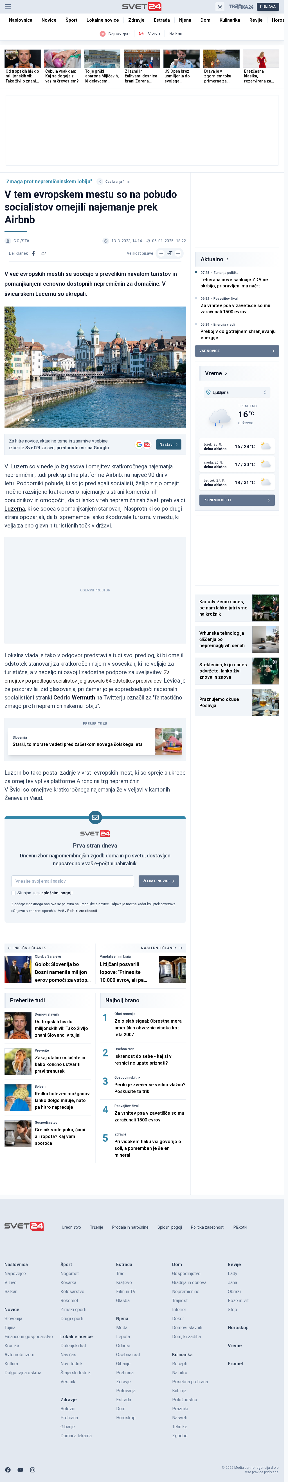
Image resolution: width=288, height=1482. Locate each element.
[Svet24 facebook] (8, 1470)
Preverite (42, 1050)
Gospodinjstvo (46, 1122)
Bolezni (40, 1086)
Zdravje (120, 1134)
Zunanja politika (225, 272)
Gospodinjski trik (127, 1077)
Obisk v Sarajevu (48, 956)
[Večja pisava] (178, 253)
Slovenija (20, 737)
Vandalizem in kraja (115, 956)
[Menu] (7, 6)
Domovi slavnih (47, 1014)
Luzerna (14, 508)
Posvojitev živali (127, 1106)
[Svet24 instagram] (32, 1470)
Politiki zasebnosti (82, 911)
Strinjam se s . (45, 893)
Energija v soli (224, 324)
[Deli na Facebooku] (33, 253)
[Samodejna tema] (219, 6)
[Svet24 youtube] (20, 1470)
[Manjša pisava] (161, 253)
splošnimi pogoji (57, 893)
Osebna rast (124, 1049)
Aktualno (212, 259)
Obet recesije (125, 1014)
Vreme (213, 373)
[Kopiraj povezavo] (43, 253)
